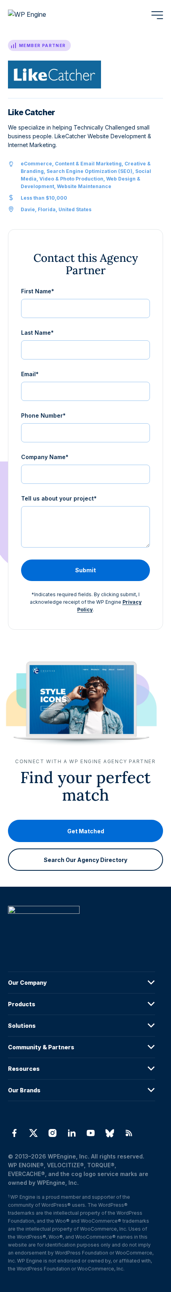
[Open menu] (157, 15)
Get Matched (85, 830)
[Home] (81, 926)
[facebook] (14, 1133)
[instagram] (52, 1133)
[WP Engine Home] (38, 15)
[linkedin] (71, 1133)
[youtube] (90, 1133)
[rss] (128, 1133)
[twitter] (33, 1133)
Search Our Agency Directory (85, 859)
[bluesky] (109, 1133)
